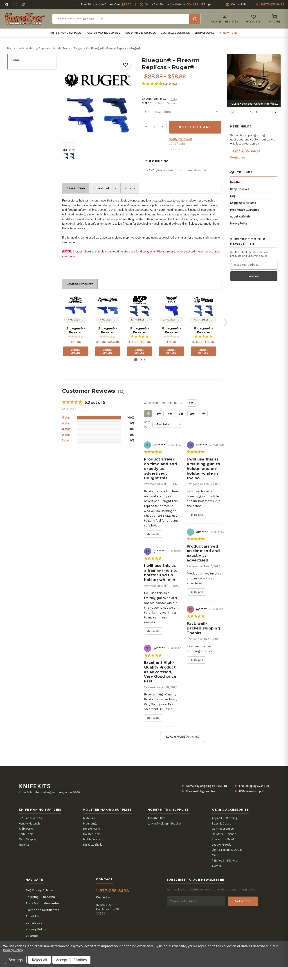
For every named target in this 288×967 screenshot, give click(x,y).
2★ (192, 413)
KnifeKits (35, 786)
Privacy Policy (238, 223)
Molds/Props (91, 839)
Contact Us (34, 923)
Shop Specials (204, 32)
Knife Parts (26, 828)
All (148, 413)
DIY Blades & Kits (30, 818)
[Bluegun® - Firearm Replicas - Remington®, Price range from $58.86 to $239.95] (108, 305)
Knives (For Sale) (223, 839)
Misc (215, 855)
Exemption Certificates (42, 910)
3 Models (73, 319)
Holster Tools (92, 834)
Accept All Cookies (71, 959)
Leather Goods (221, 844)
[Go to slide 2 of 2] (143, 359)
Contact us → (239, 157)
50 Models (201, 319)
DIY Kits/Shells (92, 844)
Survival (217, 865)
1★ (203, 413)
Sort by (147, 424)
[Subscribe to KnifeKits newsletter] (24, 4)
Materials (89, 818)
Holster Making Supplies (103, 32)
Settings (16, 959)
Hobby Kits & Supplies (140, 32)
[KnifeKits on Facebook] (7, 4)
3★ (181, 413)
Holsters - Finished (224, 834)
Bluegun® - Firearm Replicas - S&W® (139, 330)
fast (192, 403)
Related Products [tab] (79, 284)
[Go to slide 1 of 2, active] (135, 359)
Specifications (104, 188)
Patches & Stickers (224, 860)
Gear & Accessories (175, 32)
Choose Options (76, 351)
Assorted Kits (156, 818)
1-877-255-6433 (245, 151)
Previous (53, 322)
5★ (158, 413)
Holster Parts (91, 828)
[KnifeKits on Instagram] (15, 4)
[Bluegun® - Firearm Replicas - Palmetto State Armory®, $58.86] (76, 305)
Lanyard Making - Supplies (165, 823)
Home (15, 60)
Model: (159, 103)
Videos (130, 188)
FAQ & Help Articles (40, 890)
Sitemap (32, 936)
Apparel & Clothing (224, 818)
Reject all (39, 959)
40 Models (137, 319)
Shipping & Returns (243, 202)
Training (24, 844)
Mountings (90, 823)
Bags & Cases (221, 823)
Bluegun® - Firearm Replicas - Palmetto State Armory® (75, 330)
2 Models (169, 319)
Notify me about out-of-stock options (180, 143)
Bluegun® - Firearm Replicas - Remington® (108, 330)
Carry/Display (27, 839)
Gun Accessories (223, 828)
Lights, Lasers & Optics (227, 849)
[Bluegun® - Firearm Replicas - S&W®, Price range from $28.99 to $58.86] (140, 305)
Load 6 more (182, 736)
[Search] (194, 19)
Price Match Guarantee (244, 209)
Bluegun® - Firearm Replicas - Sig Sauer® (203, 330)
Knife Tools (26, 834)
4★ (170, 413)
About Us (32, 916)
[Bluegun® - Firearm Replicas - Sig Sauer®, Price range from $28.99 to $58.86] (203, 305)
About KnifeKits (240, 216)
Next (225, 322)
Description (75, 188)
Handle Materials (29, 823)
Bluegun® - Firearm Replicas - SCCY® (171, 330)
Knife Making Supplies (65, 32)
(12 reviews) (171, 83)
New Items (237, 182)
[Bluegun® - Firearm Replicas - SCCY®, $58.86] (171, 305)
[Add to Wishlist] (125, 65)
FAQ (232, 196)
